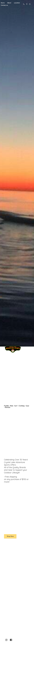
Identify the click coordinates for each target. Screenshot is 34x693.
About (9, 3)
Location (17, 3)
